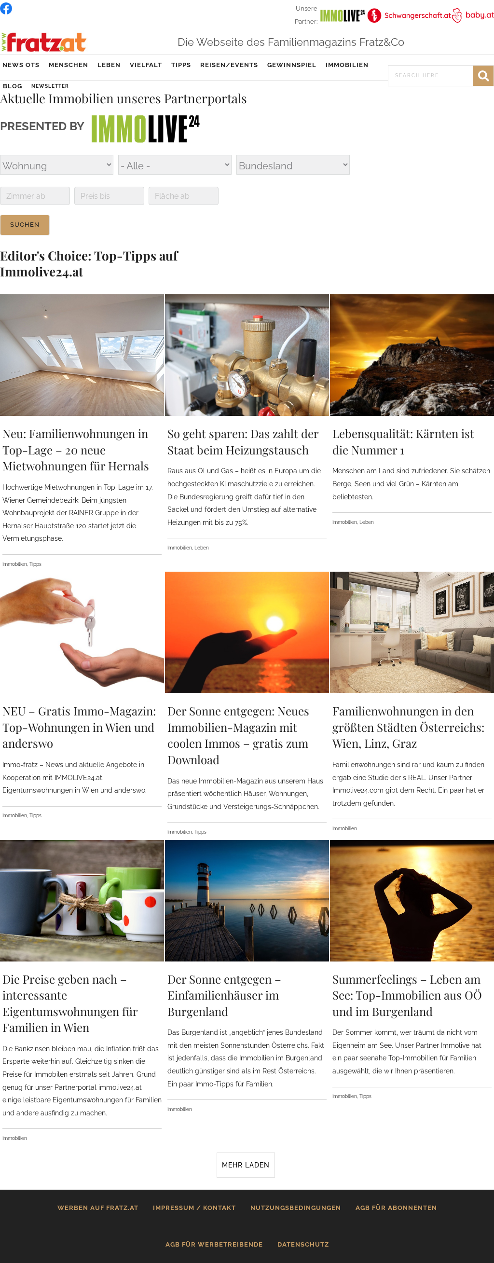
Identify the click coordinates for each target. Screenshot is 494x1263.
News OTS (21, 65)
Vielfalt (146, 65)
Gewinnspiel (291, 65)
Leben (109, 65)
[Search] (483, 76)
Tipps (181, 65)
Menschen (68, 65)
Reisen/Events (229, 65)
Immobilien (347, 65)
